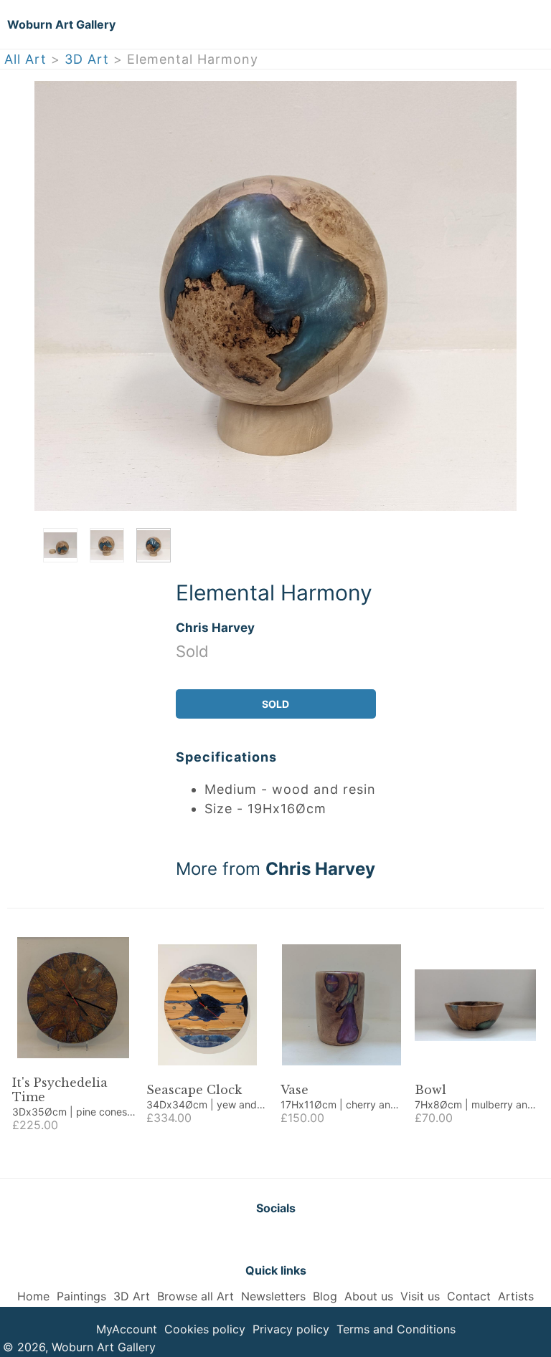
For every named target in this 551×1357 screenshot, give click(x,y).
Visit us (420, 1296)
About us (368, 1296)
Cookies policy (204, 1329)
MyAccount (126, 1329)
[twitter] (240, 1238)
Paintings (81, 1296)
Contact (469, 1296)
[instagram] (311, 1238)
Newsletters (273, 1296)
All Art (25, 59)
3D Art (87, 59)
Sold (275, 704)
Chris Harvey (215, 627)
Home (33, 1296)
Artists (516, 1296)
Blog (325, 1296)
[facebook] (275, 1238)
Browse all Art (195, 1296)
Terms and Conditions (396, 1329)
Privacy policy (291, 1329)
